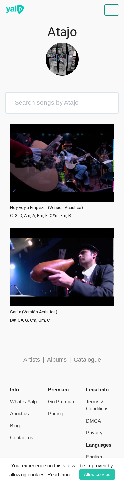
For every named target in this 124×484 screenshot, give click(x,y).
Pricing (55, 413)
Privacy (94, 432)
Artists (31, 359)
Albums (57, 359)
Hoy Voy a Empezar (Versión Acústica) (46, 207)
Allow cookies (97, 474)
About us (19, 413)
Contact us (21, 437)
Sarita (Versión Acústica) (33, 312)
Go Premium (62, 401)
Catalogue (87, 359)
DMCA (93, 421)
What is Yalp (23, 401)
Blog (15, 425)
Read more (59, 474)
